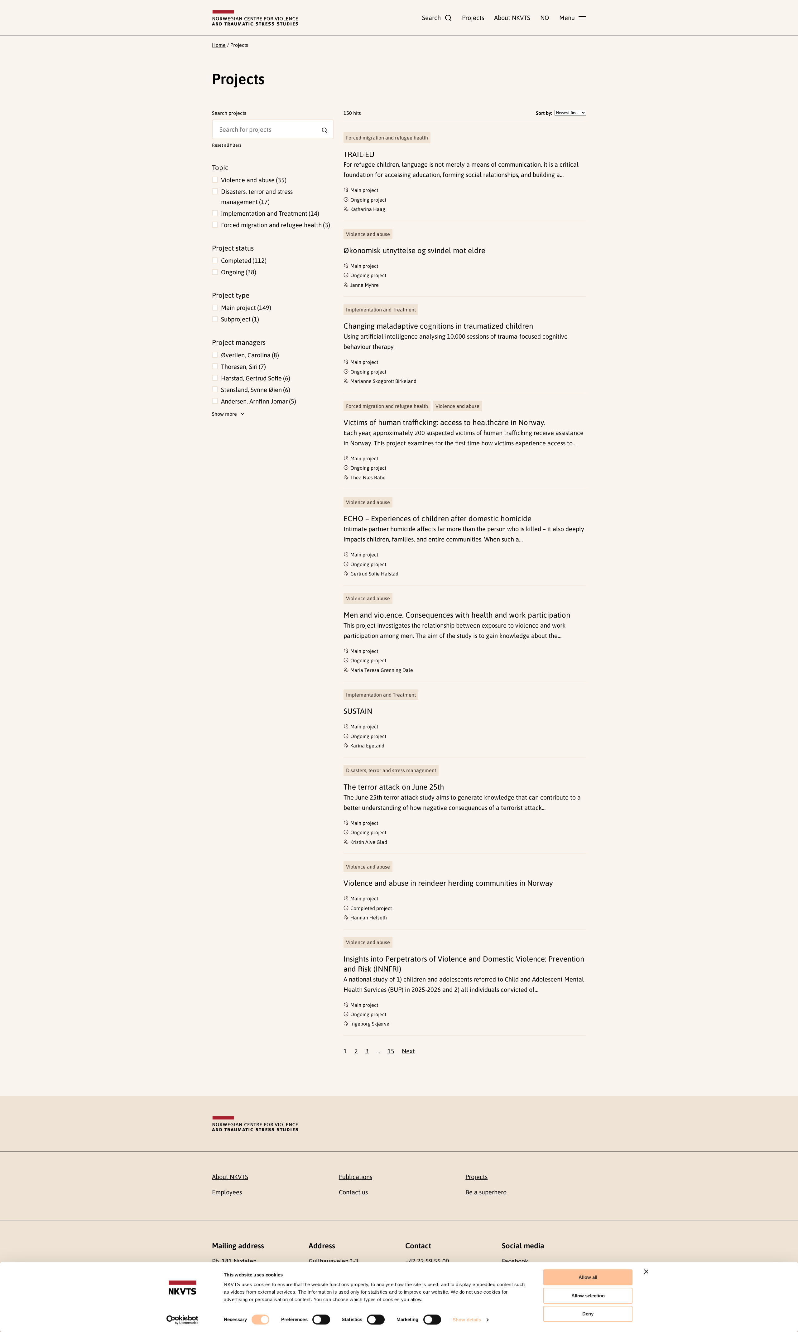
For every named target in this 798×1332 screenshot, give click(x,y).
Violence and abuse (253, 180)
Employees (227, 1192)
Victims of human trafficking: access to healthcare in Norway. (445, 422)
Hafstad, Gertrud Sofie (254, 378)
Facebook (515, 1261)
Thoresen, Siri (242, 366)
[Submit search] (324, 130)
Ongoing (237, 272)
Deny (588, 1313)
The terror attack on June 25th (394, 787)
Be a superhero (486, 1192)
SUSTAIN (358, 711)
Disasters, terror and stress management (257, 196)
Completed (243, 260)
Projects (473, 17)
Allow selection (588, 1295)
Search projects (229, 113)
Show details (467, 1319)
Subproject (239, 319)
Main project (245, 307)
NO (544, 17)
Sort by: (544, 113)
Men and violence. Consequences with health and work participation (457, 615)
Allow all (588, 1277)
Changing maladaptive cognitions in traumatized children (438, 326)
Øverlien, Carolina (249, 355)
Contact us (353, 1192)
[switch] (321, 1320)
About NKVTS (512, 17)
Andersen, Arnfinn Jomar (257, 401)
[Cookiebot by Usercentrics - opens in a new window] (182, 1320)
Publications (355, 1176)
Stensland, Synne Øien (254, 389)
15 (390, 1051)
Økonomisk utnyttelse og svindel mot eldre (414, 250)
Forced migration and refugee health (274, 224)
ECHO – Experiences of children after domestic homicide (437, 518)
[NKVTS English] (255, 18)
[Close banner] (646, 1271)
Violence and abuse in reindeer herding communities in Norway (448, 883)
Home (219, 45)
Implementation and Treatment (269, 213)
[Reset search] (217, 123)
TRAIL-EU (359, 154)
